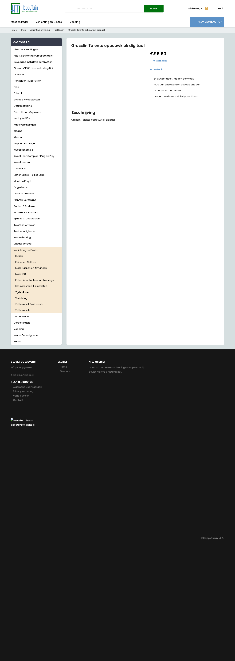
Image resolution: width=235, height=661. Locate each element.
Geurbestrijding (23, 105)
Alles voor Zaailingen (26, 49)
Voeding (75, 22)
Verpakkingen (22, 322)
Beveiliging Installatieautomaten (33, 62)
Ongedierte (20, 187)
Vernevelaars (21, 316)
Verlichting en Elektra (49, 22)
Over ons (65, 371)
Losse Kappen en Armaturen (31, 268)
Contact (18, 400)
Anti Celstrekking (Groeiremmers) (34, 55)
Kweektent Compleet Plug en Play (34, 156)
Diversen (19, 74)
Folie (16, 87)
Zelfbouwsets (22, 310)
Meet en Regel (19, 22)
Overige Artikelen (24, 193)
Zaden (17, 341)
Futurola (18, 93)
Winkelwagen (197, 8)
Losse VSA (20, 274)
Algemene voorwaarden (27, 387)
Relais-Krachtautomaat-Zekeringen (35, 280)
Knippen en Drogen (25, 143)
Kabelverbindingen (25, 124)
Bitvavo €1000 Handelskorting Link (33, 68)
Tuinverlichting (22, 237)
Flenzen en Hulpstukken (27, 80)
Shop (23, 30)
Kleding (18, 131)
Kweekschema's (23, 149)
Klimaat (18, 137)
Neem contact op (210, 22)
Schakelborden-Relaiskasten (31, 286)
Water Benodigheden (26, 335)
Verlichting (21, 298)
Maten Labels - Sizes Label (29, 174)
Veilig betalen (21, 395)
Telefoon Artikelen (24, 225)
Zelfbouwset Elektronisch (29, 304)
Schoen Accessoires (26, 212)
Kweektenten (22, 162)
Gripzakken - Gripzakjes (27, 112)
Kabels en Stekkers (25, 262)
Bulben (19, 256)
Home (14, 30)
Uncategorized (22, 243)
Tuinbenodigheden (25, 231)
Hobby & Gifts (22, 118)
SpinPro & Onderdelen (27, 218)
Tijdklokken (59, 30)
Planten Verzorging (25, 200)
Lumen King (20, 168)
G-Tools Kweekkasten (27, 99)
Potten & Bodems (24, 206)
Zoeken (153, 8)
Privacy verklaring (23, 391)
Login (221, 8)
